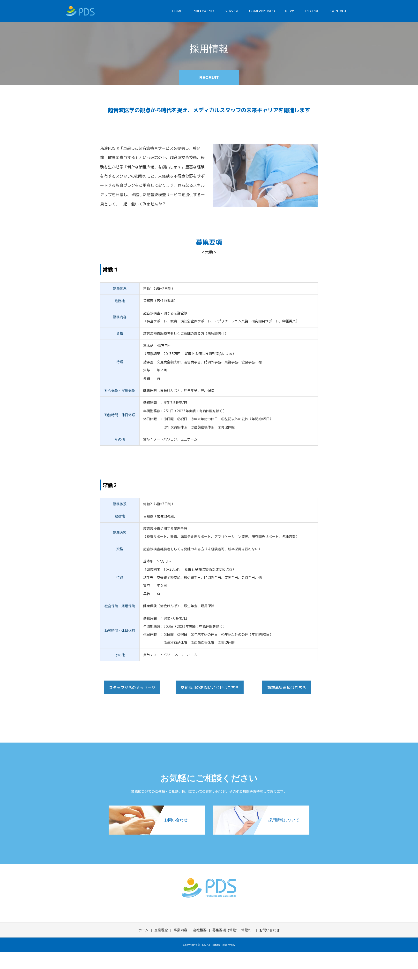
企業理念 (161, 930)
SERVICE (231, 11)
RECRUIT (312, 11)
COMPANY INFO (262, 11)
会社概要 (200, 930)
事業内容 (180, 930)
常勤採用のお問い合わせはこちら (210, 687)
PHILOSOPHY (203, 11)
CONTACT (338, 11)
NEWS (290, 11)
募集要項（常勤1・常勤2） (233, 930)
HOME (177, 11)
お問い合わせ (269, 930)
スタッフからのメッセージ (132, 687)
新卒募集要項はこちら (286, 687)
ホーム (143, 930)
